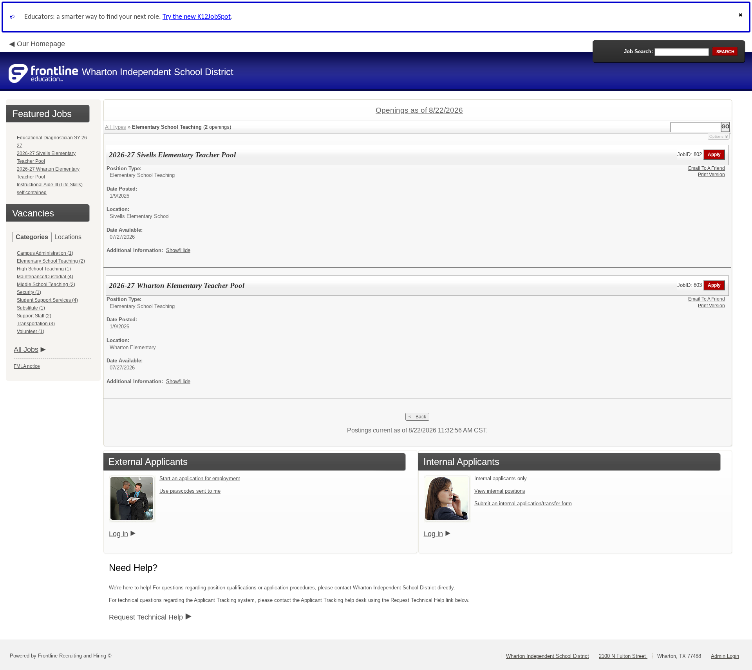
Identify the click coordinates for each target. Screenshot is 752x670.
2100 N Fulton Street (623, 656)
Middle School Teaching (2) (46, 284)
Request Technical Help (146, 617)
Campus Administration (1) (45, 253)
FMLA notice (27, 366)
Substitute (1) (31, 308)
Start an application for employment (199, 478)
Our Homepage (41, 44)
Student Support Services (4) (47, 300)
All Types (115, 127)
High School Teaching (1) (44, 269)
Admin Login (725, 656)
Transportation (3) (36, 323)
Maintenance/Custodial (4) (45, 276)
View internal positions (499, 491)
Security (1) (29, 292)
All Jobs (26, 349)
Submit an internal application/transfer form (523, 503)
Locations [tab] (67, 237)
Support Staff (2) (34, 316)
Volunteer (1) (30, 331)
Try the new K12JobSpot (197, 17)
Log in (118, 533)
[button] (741, 17)
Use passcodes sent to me (190, 491)
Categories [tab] (32, 237)
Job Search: (638, 51)
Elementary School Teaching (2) (51, 261)
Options (716, 136)
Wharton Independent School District (547, 656)
